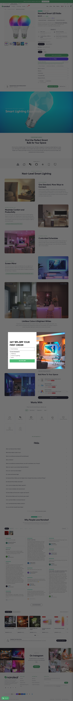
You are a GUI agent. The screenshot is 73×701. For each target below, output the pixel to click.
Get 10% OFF (22, 360)
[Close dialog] (64, 333)
